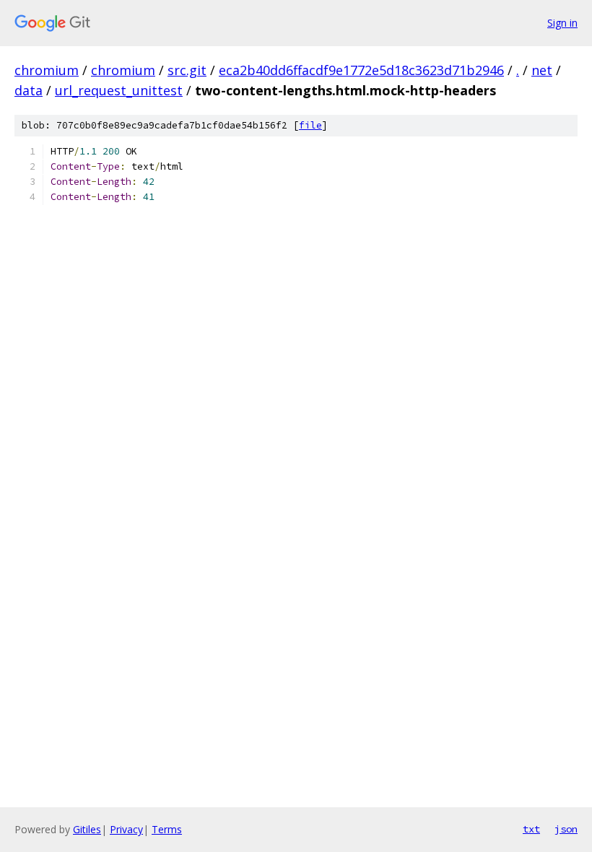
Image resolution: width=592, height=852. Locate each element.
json (566, 828)
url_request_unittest (119, 90)
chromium (46, 70)
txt (531, 828)
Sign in (562, 23)
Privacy (126, 829)
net (541, 70)
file (310, 125)
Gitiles (87, 829)
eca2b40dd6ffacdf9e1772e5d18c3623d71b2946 (361, 70)
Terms (167, 829)
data (28, 90)
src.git (186, 70)
